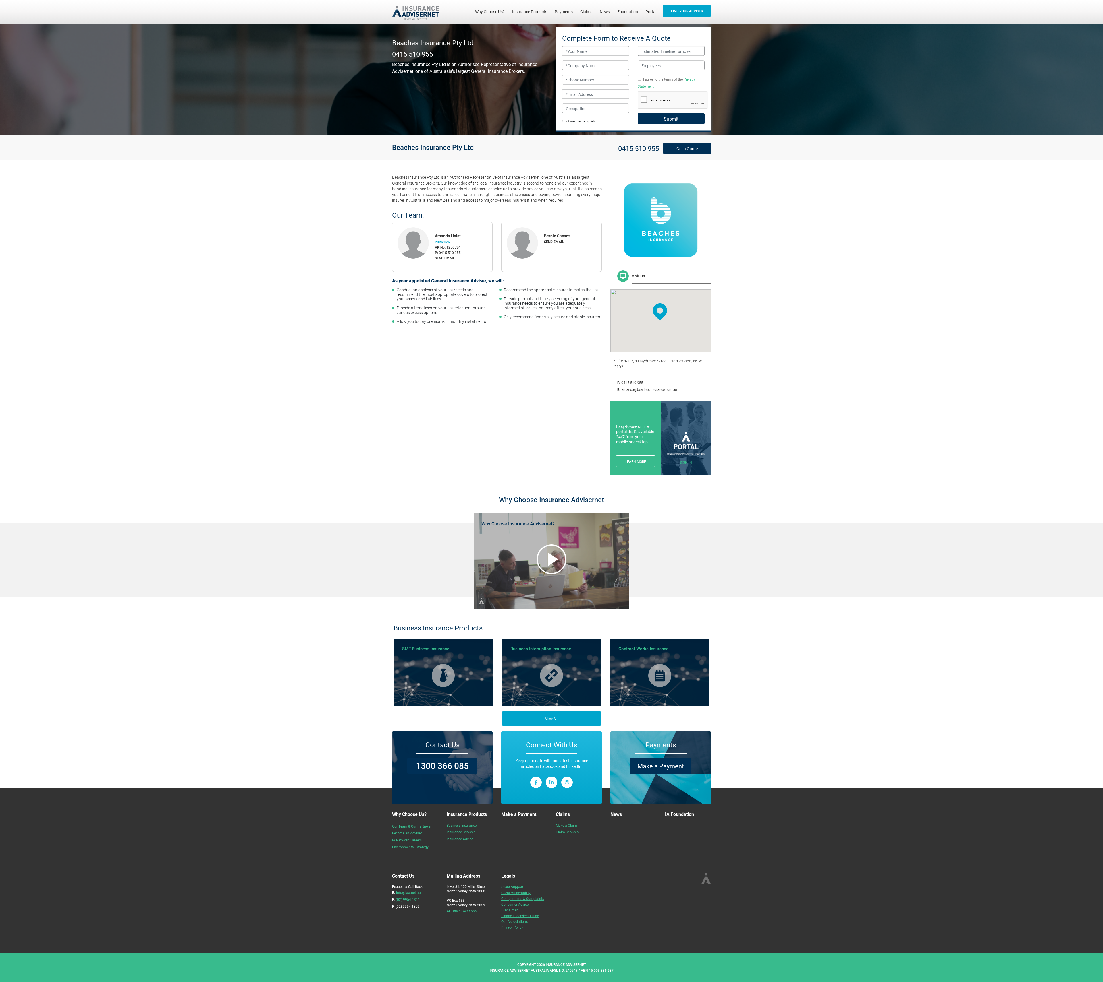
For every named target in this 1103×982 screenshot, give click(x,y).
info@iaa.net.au (408, 892)
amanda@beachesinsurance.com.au (649, 389)
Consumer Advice (515, 904)
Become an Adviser (407, 833)
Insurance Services (461, 832)
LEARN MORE (635, 461)
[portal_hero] (685, 443)
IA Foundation (679, 814)
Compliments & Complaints (522, 898)
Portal (650, 11)
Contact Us (442, 744)
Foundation (627, 11)
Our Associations (514, 921)
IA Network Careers (407, 840)
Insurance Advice (460, 839)
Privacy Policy (512, 927)
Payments (564, 11)
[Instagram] (567, 782)
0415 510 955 (412, 53)
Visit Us (638, 276)
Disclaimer (509, 910)
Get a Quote (687, 148)
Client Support (512, 887)
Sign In (686, 462)
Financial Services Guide (520, 915)
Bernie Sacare (557, 235)
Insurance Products (529, 11)
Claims (586, 11)
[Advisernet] (417, 12)
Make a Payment (660, 766)
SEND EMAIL (445, 258)
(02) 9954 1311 (408, 899)
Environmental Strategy (410, 847)
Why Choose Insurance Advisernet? (518, 524)
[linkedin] (551, 782)
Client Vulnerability (516, 892)
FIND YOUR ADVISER (687, 11)
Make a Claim (566, 825)
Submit (671, 119)
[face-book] (536, 782)
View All (551, 718)
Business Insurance (462, 825)
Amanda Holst (448, 235)
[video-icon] (551, 559)
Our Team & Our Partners (411, 826)
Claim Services (567, 832)
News (605, 11)
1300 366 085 (442, 765)
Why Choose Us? (491, 11)
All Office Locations (462, 911)
